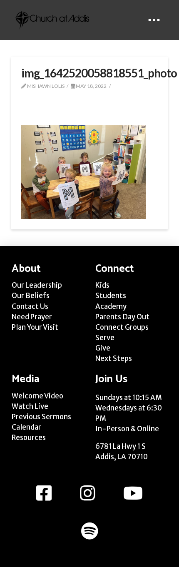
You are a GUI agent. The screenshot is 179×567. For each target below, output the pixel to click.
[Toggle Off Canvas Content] (154, 20)
